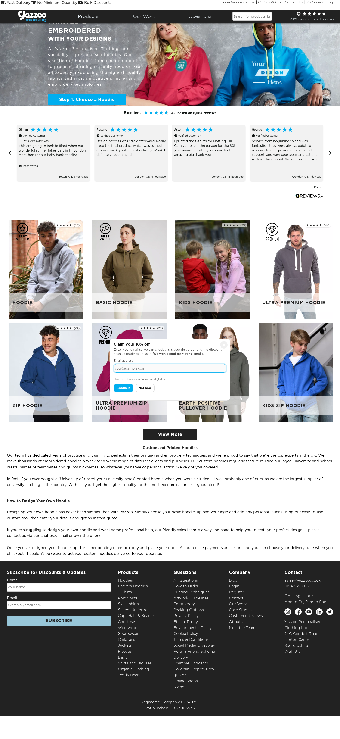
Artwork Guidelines (190, 598)
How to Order (185, 586)
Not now (145, 388)
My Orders (314, 2)
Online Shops (185, 681)
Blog (233, 580)
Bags (122, 657)
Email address (123, 360)
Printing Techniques (191, 592)
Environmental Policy (192, 628)
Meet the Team (242, 628)
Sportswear (128, 633)
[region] (170, 153)
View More (170, 434)
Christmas (127, 622)
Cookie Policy (185, 633)
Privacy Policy (186, 616)
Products (88, 16)
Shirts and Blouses (134, 663)
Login (234, 586)
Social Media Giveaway (194, 645)
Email (12, 598)
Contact (236, 598)
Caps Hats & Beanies (136, 616)
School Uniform (132, 610)
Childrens (126, 639)
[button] (10, 153)
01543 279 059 (269, 2)
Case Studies (240, 610)
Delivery (180, 657)
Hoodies (125, 580)
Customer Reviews (246, 616)
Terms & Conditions (191, 639)
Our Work (238, 604)
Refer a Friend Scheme (194, 651)
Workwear (127, 628)
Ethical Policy (185, 622)
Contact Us (294, 2)
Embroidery (184, 604)
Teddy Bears (129, 675)
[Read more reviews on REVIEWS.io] (309, 196)
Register (236, 592)
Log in (332, 2)
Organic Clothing (133, 669)
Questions (200, 16)
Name (12, 580)
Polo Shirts (127, 598)
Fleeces (125, 651)
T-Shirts (125, 592)
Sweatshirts (128, 604)
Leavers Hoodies (133, 586)
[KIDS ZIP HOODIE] (296, 372)
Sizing (179, 687)
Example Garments (190, 663)
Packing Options (188, 610)
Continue (123, 388)
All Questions (185, 580)
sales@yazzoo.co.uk (239, 2)
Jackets (125, 645)
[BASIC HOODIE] (129, 269)
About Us (237, 622)
